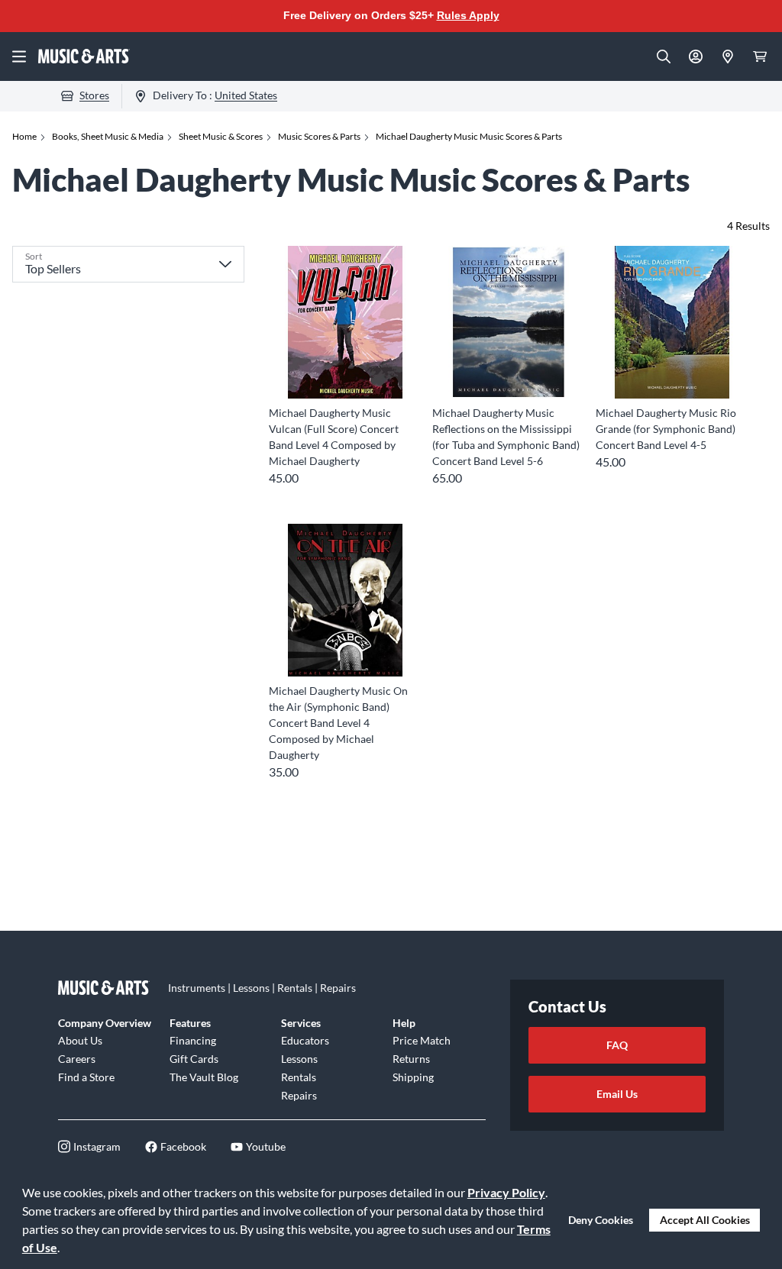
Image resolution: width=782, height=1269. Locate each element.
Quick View (345, 370)
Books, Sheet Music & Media (107, 136)
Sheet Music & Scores (221, 136)
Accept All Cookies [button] (705, 1219)
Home (24, 136)
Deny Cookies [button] (600, 1219)
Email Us (617, 1093)
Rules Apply (468, 15)
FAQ (617, 1044)
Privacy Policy (506, 1192)
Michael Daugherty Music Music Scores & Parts (469, 136)
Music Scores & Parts (319, 136)
